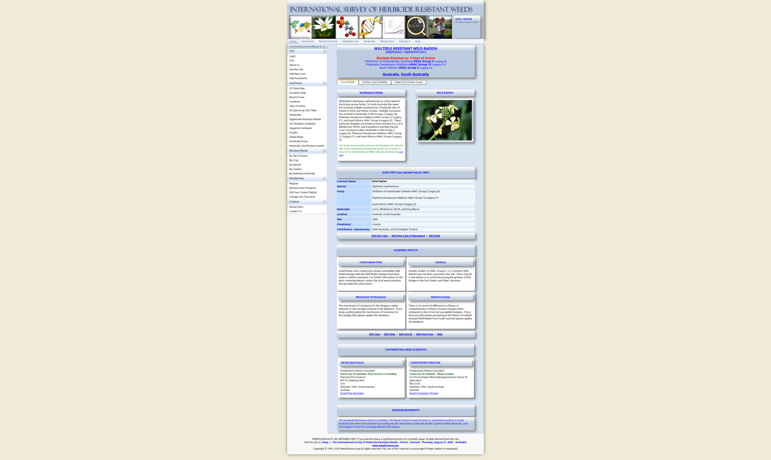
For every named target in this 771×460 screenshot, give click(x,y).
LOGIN (458, 18)
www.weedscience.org (385, 445)
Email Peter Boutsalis (352, 393)
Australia (391, 74)
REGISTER (467, 18)
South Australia (415, 74)
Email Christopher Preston (424, 393)
